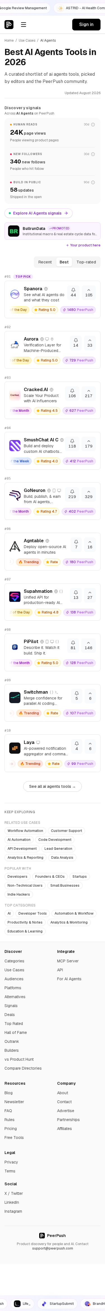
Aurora (31, 339)
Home (9, 40)
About (62, 1092)
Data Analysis (62, 857)
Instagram (13, 1211)
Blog (8, 1092)
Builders (11, 1050)
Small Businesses (65, 885)
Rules (9, 1119)
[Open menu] (23, 24)
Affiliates (64, 1128)
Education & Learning (25, 931)
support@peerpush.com (52, 1248)
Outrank (11, 1041)
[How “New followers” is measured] (93, 154)
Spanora (33, 289)
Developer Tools (32, 913)
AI (9, 913)
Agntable (34, 541)
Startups (80, 876)
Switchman (36, 692)
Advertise (65, 1110)
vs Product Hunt (19, 1059)
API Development (22, 848)
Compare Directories (23, 1068)
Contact (64, 1101)
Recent (45, 262)
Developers (17, 876)
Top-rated (86, 262)
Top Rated (13, 1023)
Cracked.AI (36, 389)
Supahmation (38, 591)
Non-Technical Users (25, 885)
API (60, 969)
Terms (9, 1171)
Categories (14, 960)
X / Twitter (13, 1193)
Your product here (85, 245)
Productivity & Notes (25, 922)
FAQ (8, 1110)
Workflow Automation (25, 831)
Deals (9, 1014)
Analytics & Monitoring (69, 922)
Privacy (11, 1162)
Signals (11, 1005)
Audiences (14, 978)
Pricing (10, 1128)
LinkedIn (11, 1202)
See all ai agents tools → (52, 786)
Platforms (12, 987)
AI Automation (19, 839)
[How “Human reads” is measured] (93, 125)
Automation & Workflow (74, 913)
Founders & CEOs (50, 876)
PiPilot (31, 641)
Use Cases (27, 40)
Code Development (54, 839)
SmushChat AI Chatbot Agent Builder (41, 440)
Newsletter (14, 1101)
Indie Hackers (19, 894)
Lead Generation (58, 848)
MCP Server (68, 960)
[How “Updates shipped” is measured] (93, 182)
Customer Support (66, 831)
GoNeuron (34, 490)
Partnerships (68, 1119)
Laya (29, 742)
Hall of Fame (15, 1032)
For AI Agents (69, 978)
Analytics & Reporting (25, 857)
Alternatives (14, 996)
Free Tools (14, 1137)
